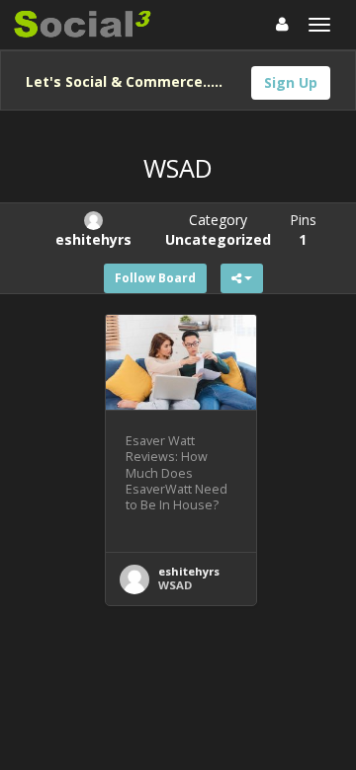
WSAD (175, 585)
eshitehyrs (189, 571)
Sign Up (290, 82)
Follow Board (155, 278)
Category (218, 229)
